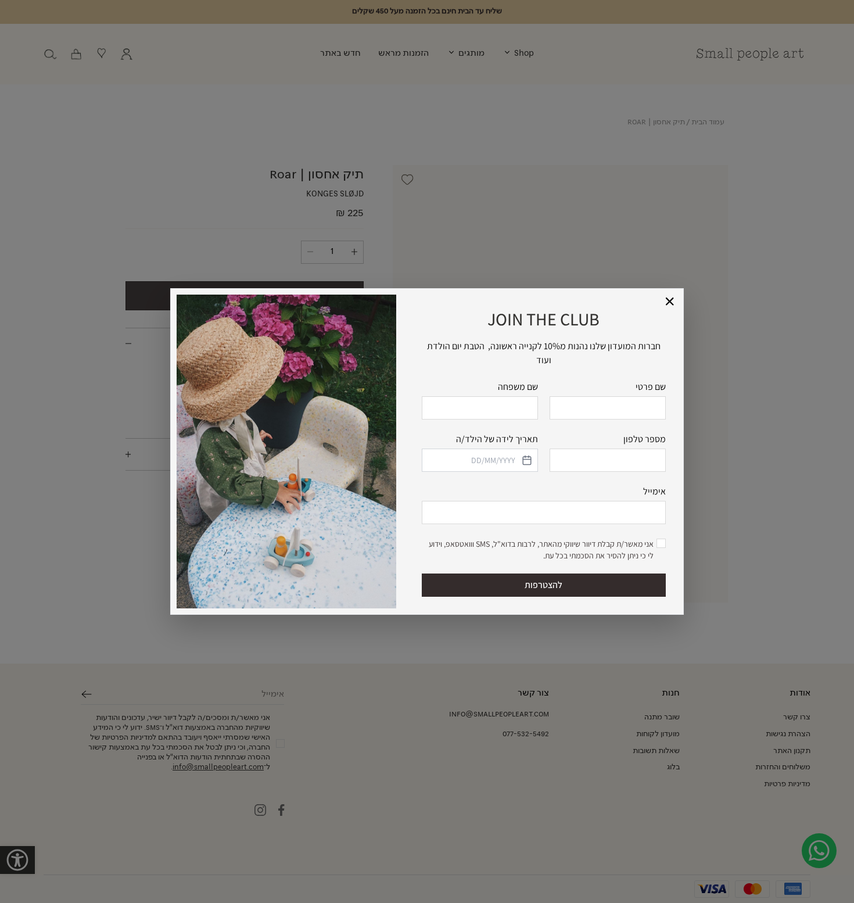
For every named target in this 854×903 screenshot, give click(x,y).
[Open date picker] (525, 460)
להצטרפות (543, 585)
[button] (670, 302)
